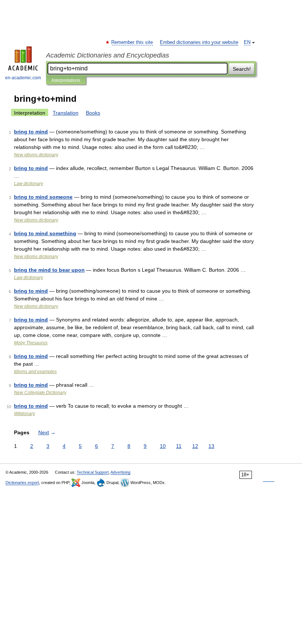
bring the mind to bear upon (49, 270)
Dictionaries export (22, 482)
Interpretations (66, 80)
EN (247, 42)
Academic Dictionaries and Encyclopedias (107, 55)
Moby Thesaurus (31, 342)
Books (93, 113)
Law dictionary (28, 183)
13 (211, 446)
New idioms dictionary (36, 154)
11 (179, 446)
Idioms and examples (35, 371)
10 (163, 446)
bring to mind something (45, 233)
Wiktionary (24, 413)
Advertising (120, 472)
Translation (65, 113)
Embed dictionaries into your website (199, 42)
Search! (242, 69)
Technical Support (93, 472)
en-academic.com (23, 77)
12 (195, 446)
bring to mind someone (43, 197)
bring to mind (31, 132)
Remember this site (132, 42)
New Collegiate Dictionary (40, 392)
